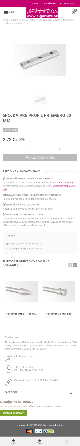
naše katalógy (66, 182)
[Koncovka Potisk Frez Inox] (21, 292)
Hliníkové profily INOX (49, 20)
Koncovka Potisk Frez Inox (21, 313)
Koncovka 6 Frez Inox (58, 313)
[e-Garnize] (42, 12)
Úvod (5, 20)
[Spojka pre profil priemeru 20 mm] (40, 100)
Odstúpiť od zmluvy (13, 413)
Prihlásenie (50, 3)
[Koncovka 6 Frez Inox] (58, 292)
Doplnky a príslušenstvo (23, 20)
